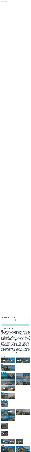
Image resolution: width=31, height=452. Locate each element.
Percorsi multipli (14, 317)
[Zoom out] (30, 4)
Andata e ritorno (9, 317)
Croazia (2, 341)
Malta (6, 341)
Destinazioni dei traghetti (7, 328)
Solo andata (4, 317)
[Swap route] (15, 320)
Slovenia (28, 338)
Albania (9, 341)
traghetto (21, 348)
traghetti (15, 340)
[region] (15, 160)
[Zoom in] (30, 3)
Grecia (28, 340)
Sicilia (25, 350)
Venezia (18, 332)
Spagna (4, 341)
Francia (16, 338)
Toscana (3, 350)
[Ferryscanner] (5, 1)
